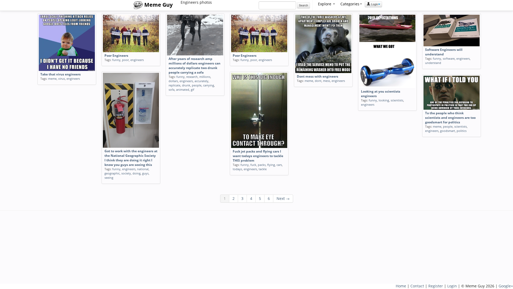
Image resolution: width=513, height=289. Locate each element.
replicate (174, 85)
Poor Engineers (116, 56)
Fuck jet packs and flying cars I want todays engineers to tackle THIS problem (258, 155)
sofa (171, 90)
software (449, 58)
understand (433, 63)
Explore (325, 3)
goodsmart (447, 131)
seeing (108, 178)
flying (271, 165)
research (192, 77)
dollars (173, 81)
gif (192, 90)
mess (326, 81)
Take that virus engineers (60, 74)
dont (318, 81)
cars (279, 165)
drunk (186, 85)
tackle (263, 169)
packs (262, 165)
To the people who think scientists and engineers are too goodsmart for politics (450, 117)
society (126, 173)
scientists (397, 100)
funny (116, 60)
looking (384, 100)
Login (374, 4)
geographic (112, 173)
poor (125, 60)
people (196, 85)
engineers (73, 79)
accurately (201, 81)
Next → (283, 198)
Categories (349, 3)
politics (462, 131)
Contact (417, 285)
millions (204, 77)
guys (145, 173)
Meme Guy (158, 4)
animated (182, 90)
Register (435, 285)
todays (237, 169)
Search (303, 5)
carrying (208, 85)
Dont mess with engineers (317, 76)
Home (401, 285)
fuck (253, 165)
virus (61, 79)
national (143, 169)
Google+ (506, 285)
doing (137, 173)
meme (52, 79)
